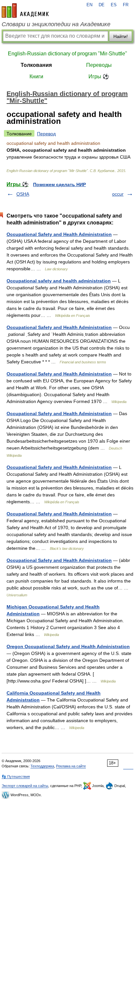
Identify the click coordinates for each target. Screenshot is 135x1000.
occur (118, 194)
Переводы (99, 65)
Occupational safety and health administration (59, 280)
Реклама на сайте (71, 766)
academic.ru (25, 10)
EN (89, 5)
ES (114, 5)
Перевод (46, 133)
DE (102, 5)
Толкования (36, 65)
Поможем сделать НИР (59, 184)
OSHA (22, 194)
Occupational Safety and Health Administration (59, 234)
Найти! (120, 36)
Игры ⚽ (98, 76)
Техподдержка (42, 766)
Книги (36, 76)
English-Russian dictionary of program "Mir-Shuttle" (67, 53)
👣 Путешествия (16, 777)
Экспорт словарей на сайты (25, 786)
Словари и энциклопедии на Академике (56, 24)
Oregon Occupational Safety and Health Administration (68, 646)
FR (125, 5)
